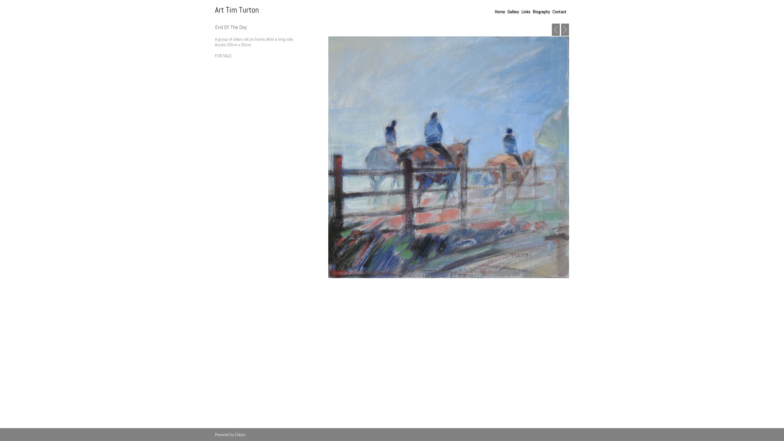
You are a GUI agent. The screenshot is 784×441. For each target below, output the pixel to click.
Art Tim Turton (237, 10)
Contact (559, 11)
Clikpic (240, 434)
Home (500, 11)
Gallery (513, 11)
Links (526, 11)
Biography (541, 11)
